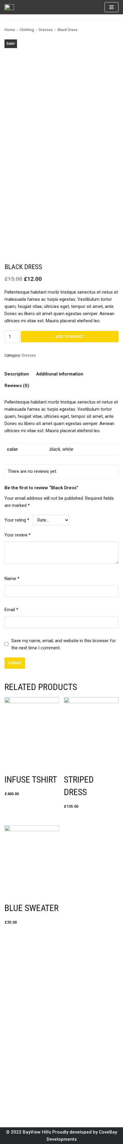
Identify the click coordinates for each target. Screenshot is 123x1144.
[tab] (16, 374)
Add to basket (70, 337)
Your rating (16, 520)
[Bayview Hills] (9, 7)
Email (11, 609)
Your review (17, 535)
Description (16, 374)
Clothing (27, 29)
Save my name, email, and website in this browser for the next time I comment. (63, 644)
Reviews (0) (16, 385)
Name (11, 578)
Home (9, 29)
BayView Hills (37, 1132)
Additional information (59, 374)
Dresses (46, 29)
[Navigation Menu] (111, 7)
